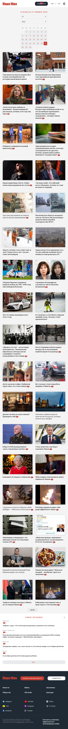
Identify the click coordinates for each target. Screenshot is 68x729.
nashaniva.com (20, 722)
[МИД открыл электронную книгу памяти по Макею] (50, 467)
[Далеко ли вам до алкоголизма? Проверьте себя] (18, 406)
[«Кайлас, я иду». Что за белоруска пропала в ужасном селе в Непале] (34, 626)
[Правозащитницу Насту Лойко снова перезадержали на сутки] (18, 174)
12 (4, 622)
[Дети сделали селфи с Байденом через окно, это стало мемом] (18, 374)
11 (4, 632)
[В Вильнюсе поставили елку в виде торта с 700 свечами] (50, 593)
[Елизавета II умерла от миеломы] (18, 467)
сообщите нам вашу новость (32, 678)
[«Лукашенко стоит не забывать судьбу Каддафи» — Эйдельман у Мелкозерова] (18, 498)
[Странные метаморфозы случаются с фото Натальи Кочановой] (50, 274)
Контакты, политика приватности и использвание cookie (51, 722)
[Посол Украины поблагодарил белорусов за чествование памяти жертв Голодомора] (50, 341)
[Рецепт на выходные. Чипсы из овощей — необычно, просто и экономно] (50, 561)
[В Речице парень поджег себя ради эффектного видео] (50, 498)
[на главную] (10, 3)
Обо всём (28, 692)
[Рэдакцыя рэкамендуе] (64, 617)
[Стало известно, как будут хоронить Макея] (50, 437)
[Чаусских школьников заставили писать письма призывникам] (18, 208)
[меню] (64, 3)
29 (4, 643)
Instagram (30, 706)
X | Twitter (52, 706)
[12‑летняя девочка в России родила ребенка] (34, 656)
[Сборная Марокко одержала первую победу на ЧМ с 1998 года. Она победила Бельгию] (18, 274)
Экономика (50, 688)
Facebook (8, 711)
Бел (52, 3)
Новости (6, 688)
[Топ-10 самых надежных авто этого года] (18, 306)
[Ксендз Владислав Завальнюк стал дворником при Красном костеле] (50, 66)
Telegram (8, 701)
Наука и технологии (8, 630)
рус (59, 3)
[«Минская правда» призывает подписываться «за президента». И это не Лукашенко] (50, 529)
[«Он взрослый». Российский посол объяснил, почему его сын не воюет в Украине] (50, 174)
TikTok (51, 701)
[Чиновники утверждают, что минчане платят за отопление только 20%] (18, 529)
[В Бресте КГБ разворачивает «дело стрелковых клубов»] (18, 437)
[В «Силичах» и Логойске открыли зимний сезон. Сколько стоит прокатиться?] (50, 306)
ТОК (7, 706)
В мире (5, 651)
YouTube (30, 701)
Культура (49, 692)
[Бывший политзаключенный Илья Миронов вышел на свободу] (18, 561)
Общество (6, 621)
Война (27, 688)
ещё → (34, 662)
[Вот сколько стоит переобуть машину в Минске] (50, 374)
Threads (29, 711)
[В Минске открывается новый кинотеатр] (18, 139)
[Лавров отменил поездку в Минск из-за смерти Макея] (18, 593)
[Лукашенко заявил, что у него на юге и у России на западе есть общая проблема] (34, 646)
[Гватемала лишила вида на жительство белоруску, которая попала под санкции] (50, 406)
